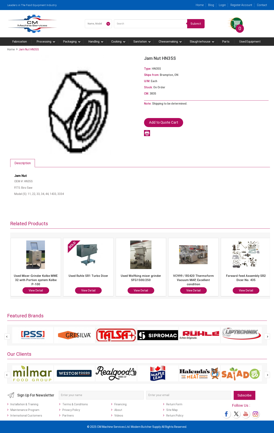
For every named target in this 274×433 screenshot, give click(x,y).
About (118, 410)
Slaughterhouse (200, 41)
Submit (196, 23)
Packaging (70, 41)
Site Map (172, 410)
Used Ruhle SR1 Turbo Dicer (44, 276)
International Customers (26, 415)
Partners (68, 415)
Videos (118, 415)
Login (222, 5)
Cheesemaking (168, 41)
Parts (225, 41)
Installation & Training (24, 404)
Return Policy (174, 415)
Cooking (116, 41)
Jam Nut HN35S (29, 49)
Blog (211, 5)
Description (22, 163)
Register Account (241, 5)
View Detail (44, 290)
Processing (44, 41)
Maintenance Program (24, 410)
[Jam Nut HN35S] (75, 104)
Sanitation (140, 41)
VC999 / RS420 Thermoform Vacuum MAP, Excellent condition (149, 280)
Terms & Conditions (75, 404)
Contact (262, 5)
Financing (120, 404)
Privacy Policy (71, 410)
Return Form (174, 404)
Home (200, 5)
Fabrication (19, 41)
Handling (93, 41)
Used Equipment (250, 41)
